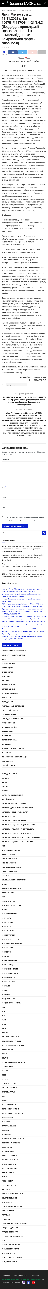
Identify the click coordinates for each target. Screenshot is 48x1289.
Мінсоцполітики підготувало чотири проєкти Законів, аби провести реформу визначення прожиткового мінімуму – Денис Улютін (22, 557)
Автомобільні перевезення (14, 651)
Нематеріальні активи (11, 1041)
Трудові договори (10, 1232)
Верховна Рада (8, 685)
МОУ (3, 1015)
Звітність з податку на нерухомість (18, 829)
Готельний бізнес (10, 710)
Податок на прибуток (11, 1143)
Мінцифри (6, 994)
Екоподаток (7, 761)
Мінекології (7, 926)
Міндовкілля (7, 922)
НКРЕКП (5, 1054)
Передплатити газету (20, 1275)
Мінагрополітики (9, 914)
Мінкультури (7, 948)
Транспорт (6, 1219)
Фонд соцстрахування (12, 1257)
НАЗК (4, 1028)
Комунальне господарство (14, 880)
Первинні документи (11, 1109)
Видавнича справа (10, 693)
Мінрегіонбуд (7, 965)
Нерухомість (7, 1049)
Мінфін (4, 990)
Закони (5, 786)
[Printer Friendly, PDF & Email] (24, 58)
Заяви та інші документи (13, 795)
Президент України (10, 1160)
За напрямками (12, 10)
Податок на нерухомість (13, 1138)
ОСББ (4, 1075)
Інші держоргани (9, 858)
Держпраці (6, 744)
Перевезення (7, 1117)
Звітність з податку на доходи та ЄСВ (18, 825)
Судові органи (8, 1211)
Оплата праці (7, 1066)
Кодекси (5, 875)
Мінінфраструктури (10, 939)
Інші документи (9, 863)
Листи (4, 884)
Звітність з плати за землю (14, 820)
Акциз (4, 659)
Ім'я (4, 487)
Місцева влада (8, 998)
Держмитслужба (9, 740)
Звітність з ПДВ (8, 816)
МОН (3, 1011)
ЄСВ (3, 769)
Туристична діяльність (12, 1236)
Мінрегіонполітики (10, 969)
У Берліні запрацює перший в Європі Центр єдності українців (24, 570)
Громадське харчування (13, 718)
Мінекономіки (8, 931)
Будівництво (7, 668)
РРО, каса (6, 1189)
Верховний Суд (8, 689)
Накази (5, 1032)
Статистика (7, 1202)
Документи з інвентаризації (14, 757)
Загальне (6, 782)
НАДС (4, 1024)
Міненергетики (8, 935)
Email (4, 497)
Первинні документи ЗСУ (13, 1113)
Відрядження (7, 702)
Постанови (7, 1147)
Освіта (5, 1079)
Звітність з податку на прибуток (16, 833)
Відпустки (6, 697)
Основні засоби (9, 1083)
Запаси (5, 791)
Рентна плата (8, 1172)
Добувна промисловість (13, 748)
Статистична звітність (12, 1206)
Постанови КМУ (9, 1151)
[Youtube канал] (33, 1282)
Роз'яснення (7, 1181)
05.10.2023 (5, 47)
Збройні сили (8, 799)
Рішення (5, 1177)
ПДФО (4, 1100)
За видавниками (9, 774)
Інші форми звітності (11, 867)
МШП (4, 1020)
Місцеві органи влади (11, 1003)
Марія (4, 589)
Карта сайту (35, 1275)
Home (3, 10)
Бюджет (5, 680)
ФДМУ (4, 1240)
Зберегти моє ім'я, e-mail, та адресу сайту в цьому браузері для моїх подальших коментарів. (24, 518)
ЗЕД (3, 846)
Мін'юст (5, 909)
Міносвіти (6, 952)
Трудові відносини (10, 1227)
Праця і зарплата (9, 1155)
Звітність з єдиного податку (15, 812)
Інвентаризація (8, 854)
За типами (6, 778)
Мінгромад (6, 918)
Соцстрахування (9, 1198)
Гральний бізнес (9, 714)
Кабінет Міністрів (9, 871)
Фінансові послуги (10, 1249)
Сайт (3, 507)
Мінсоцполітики (9, 981)
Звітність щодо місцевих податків (17, 841)
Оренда (5, 1071)
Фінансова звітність (11, 1244)
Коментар (6, 459)
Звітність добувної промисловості (17, 808)
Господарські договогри (13, 706)
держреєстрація (13, 385)
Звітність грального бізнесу (14, 803)
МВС (3, 897)
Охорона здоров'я (10, 1088)
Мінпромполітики (9, 960)
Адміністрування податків (13, 655)
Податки (5, 1130)
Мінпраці (5, 956)
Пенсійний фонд (9, 1104)
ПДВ (3, 1096)
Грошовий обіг (8, 723)
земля (23, 385)
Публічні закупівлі (10, 1168)
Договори (6, 752)
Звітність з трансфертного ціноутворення (21, 837)
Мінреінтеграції (8, 977)
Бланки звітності (9, 663)
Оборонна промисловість (13, 1062)
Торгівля (6, 1215)
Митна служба (8, 901)
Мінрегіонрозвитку (10, 973)
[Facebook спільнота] (28, 1282)
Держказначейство (10, 727)
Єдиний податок (9, 765)
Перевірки (6, 1121)
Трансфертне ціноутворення (14, 1223)
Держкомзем (7, 735)
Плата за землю (9, 1126)
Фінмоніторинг (8, 1253)
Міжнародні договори (11, 905)
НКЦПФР (5, 1058)
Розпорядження (9, 1185)
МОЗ (3, 1007)
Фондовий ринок (9, 1261)
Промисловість (9, 1164)
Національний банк (10, 1037)
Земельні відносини (25, 10)
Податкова (6, 1134)
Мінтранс (6, 986)
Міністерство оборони (12, 943)
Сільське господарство (12, 1194)
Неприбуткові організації (13, 1045)
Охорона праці (8, 1092)
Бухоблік (6, 676)
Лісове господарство (11, 888)
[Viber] (23, 1282)
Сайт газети (6, 1275)
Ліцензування (8, 892)
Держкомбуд (7, 731)
